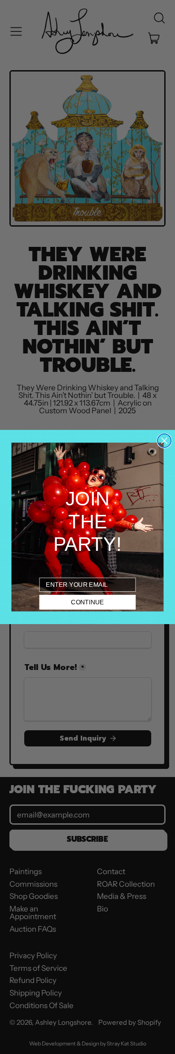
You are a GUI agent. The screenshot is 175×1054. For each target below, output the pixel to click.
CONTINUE (87, 601)
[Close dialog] (164, 440)
